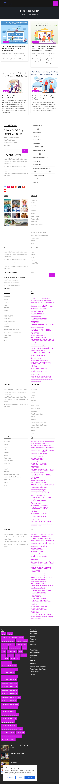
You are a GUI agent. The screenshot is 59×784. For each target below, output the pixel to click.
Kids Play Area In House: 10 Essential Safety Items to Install (19, 754)
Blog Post (33, 260)
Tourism (35, 179)
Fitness (52, 302)
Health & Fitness (37, 146)
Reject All (20, 777)
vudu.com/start (34, 378)
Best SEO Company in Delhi (36, 298)
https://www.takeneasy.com (11, 280)
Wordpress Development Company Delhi (45, 378)
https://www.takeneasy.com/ (11, 137)
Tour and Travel (37, 175)
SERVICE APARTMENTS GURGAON (41, 331)
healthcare (51, 305)
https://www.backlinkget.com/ (12, 282)
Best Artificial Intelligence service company (46, 296)
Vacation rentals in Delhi (43, 376)
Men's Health (44, 308)
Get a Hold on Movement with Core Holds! (15, 166)
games (39, 305)
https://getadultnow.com (10, 142)
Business (35, 129)
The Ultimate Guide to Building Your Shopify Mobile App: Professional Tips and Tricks (44, 98)
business (47, 298)
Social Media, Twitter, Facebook (41, 171)
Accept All (30, 777)
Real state (35, 164)
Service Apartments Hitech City (38, 335)
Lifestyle (35, 161)
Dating (34, 136)
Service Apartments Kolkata (41, 352)
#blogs (32, 296)
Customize (10, 777)
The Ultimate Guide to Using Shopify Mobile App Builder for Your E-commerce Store (13, 48)
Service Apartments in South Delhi (42, 348)
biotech (43, 298)
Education (35, 139)
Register (33, 254)
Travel (34, 182)
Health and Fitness (37, 150)
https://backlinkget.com (10, 140)
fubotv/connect (34, 305)
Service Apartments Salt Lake (39, 368)
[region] (20, 773)
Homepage (24, 14)
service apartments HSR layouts (42, 340)
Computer (6, 41)
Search (5, 148)
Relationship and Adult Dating (40, 168)
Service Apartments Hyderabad (38, 342)
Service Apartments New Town (39, 360)
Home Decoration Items (39, 157)
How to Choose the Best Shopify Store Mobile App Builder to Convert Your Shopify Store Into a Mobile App (44, 48)
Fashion (35, 143)
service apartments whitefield (38, 372)
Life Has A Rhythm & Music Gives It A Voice (15, 159)
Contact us (33, 257)
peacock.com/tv (37, 311)
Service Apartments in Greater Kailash (38, 344)
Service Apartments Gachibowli (37, 327)
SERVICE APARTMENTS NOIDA (41, 364)
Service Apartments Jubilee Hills (38, 350)
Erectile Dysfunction (40, 302)
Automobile (35, 125)
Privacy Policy (34, 262)
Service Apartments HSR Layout (38, 337)
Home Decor (36, 154)
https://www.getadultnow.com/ (12, 285)
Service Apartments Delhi (42, 324)
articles (35, 296)
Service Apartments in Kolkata (38, 346)
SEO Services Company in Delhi (36, 316)
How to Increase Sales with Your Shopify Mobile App (12, 97)
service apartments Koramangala (38, 356)
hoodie (32, 308)
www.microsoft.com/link (36, 380)
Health (45, 305)
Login (32, 252)
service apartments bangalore (39, 320)
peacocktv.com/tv (37, 314)
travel (32, 376)
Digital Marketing (47, 300)
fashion (47, 302)
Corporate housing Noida (37, 300)
